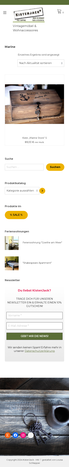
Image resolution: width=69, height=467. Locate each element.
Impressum (12, 400)
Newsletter (12, 422)
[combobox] (40, 63)
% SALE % (16, 214)
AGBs (8, 411)
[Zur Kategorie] (42, 191)
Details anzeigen (34, 106)
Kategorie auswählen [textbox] (20, 190)
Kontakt (10, 417)
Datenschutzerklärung (40, 351)
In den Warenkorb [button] (34, 97)
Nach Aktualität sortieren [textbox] (35, 63)
